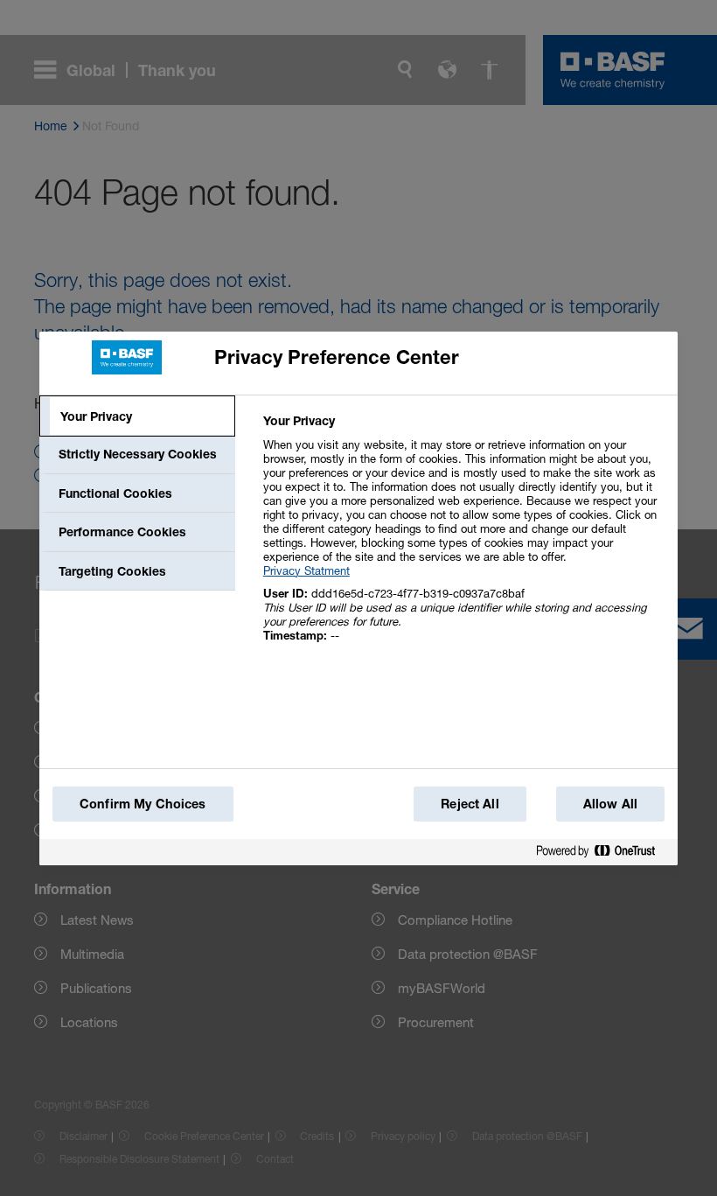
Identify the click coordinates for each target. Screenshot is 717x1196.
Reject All (469, 803)
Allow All (610, 803)
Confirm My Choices (143, 803)
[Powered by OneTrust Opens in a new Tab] (602, 852)
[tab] (137, 416)
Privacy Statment (306, 570)
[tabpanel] (463, 537)
